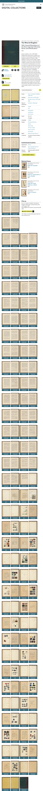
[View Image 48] (6, 351)
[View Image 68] (15, 431)
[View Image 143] (6, 735)
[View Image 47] (33, 335)
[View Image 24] (6, 255)
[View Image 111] (6, 607)
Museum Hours (21, 1)
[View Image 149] (24, 751)
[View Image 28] (6, 271)
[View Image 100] (15, 559)
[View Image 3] (15, 95)
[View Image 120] (15, 639)
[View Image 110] (33, 591)
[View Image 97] (24, 543)
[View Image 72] (15, 447)
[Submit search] (40, 90)
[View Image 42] (24, 319)
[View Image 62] (33, 399)
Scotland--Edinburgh (32, 103)
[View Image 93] (24, 527)
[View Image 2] (6, 95)
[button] (33, 211)
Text (29, 108)
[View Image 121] (24, 639)
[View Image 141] (24, 719)
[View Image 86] (33, 495)
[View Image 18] (6, 223)
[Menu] (40, 4)
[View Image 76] (15, 463)
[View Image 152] (15, 767)
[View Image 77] (24, 463)
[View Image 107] (6, 591)
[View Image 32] (6, 287)
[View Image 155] (6, 783)
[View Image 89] (24, 511)
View (15, 66)
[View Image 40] (6, 319)
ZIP (5, 81)
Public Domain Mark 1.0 (33, 133)
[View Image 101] (24, 559)
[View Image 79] (6, 479)
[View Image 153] (24, 767)
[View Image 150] (33, 751)
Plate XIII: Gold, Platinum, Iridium (32, 184)
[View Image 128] (15, 671)
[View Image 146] (33, 735)
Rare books (24, 41)
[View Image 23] (33, 239)
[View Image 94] (33, 527)
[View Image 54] (33, 367)
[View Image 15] (15, 191)
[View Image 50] (24, 351)
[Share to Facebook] (12, 70)
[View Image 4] (6, 111)
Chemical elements (32, 122)
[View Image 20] (6, 239)
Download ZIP (6, 85)
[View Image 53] (24, 367)
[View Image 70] (33, 431)
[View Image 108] (15, 591)
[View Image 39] (33, 303)
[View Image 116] (15, 623)
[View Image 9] (15, 143)
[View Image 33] (15, 287)
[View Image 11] (15, 159)
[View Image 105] (24, 575)
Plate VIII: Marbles (33, 165)
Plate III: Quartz (32, 192)
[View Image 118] (33, 623)
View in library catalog (28, 154)
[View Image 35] (33, 287)
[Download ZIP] (3, 82)
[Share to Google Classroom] (18, 70)
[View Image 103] (6, 575)
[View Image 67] (6, 431)
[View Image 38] (24, 303)
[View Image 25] (15, 255)
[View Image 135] (6, 703)
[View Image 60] (15, 399)
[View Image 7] (15, 127)
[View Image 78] (33, 463)
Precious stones (31, 129)
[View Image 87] (6, 511)
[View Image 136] (15, 703)
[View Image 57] (24, 383)
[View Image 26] (24, 255)
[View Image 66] (33, 415)
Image (29, 106)
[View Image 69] (24, 431)
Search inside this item (26, 90)
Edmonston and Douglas (33, 97)
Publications (30, 41)
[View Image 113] (24, 607)
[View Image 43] (33, 319)
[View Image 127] (6, 671)
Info (6, 502)
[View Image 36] (6, 303)
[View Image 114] (33, 607)
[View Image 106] (33, 575)
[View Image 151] (6, 767)
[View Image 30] (24, 271)
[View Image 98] (33, 543)
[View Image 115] (6, 623)
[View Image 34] (24, 287)
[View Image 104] (15, 575)
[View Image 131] (6, 687)
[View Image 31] (33, 271)
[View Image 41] (15, 319)
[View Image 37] (15, 303)
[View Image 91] (6, 527)
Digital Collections (14, 7)
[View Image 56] (15, 383)
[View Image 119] (6, 639)
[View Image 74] (33, 447)
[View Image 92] (15, 527)
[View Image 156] (15, 783)
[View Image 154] (33, 767)
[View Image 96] (15, 543)
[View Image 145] (24, 735)
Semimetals (30, 131)
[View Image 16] (6, 207)
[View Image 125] (24, 655)
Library (29, 144)
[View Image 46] (24, 335)
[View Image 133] (24, 687)
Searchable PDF (7, 75)
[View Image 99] (6, 559)
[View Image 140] (15, 719)
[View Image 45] (15, 335)
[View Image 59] (6, 399)
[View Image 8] (6, 143)
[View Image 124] (15, 655)
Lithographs (36, 41)
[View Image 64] (15, 415)
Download (6, 66)
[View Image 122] (33, 639)
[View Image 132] (15, 687)
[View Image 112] (15, 607)
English (29, 120)
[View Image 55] (6, 383)
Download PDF (6, 78)
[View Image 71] (6, 447)
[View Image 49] (15, 351)
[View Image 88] (15, 511)
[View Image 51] (6, 367)
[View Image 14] (6, 191)
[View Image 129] (24, 671)
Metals (29, 124)
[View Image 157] (24, 783)
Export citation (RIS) (27, 211)
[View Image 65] (24, 415)
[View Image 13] (15, 175)
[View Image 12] (6, 175)
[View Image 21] (15, 239)
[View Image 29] (15, 271)
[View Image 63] (6, 415)
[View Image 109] (24, 591)
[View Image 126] (33, 655)
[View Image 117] (24, 623)
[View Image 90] (33, 511)
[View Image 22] (24, 239)
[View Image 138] (33, 703)
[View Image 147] (6, 751)
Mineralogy (30, 125)
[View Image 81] (24, 479)
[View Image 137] (24, 703)
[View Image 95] (6, 543)
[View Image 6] (6, 127)
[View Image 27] (33, 255)
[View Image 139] (6, 719)
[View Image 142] (33, 719)
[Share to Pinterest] (15, 70)
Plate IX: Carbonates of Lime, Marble (34, 175)
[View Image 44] (6, 335)
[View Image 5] (15, 111)
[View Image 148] (15, 751)
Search (38, 7)
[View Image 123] (6, 655)
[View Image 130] (33, 671)
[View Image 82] (33, 479)
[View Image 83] (6, 495)
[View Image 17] (15, 207)
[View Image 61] (24, 399)
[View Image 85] (24, 495)
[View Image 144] (15, 735)
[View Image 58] (33, 383)
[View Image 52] (15, 367)
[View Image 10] (6, 159)
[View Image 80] (15, 479)
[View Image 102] (33, 559)
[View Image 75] (6, 463)
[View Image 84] (15, 495)
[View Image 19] (15, 223)
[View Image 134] (33, 687)
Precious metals (31, 127)
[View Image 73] (24, 447)
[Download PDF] (3, 75)
